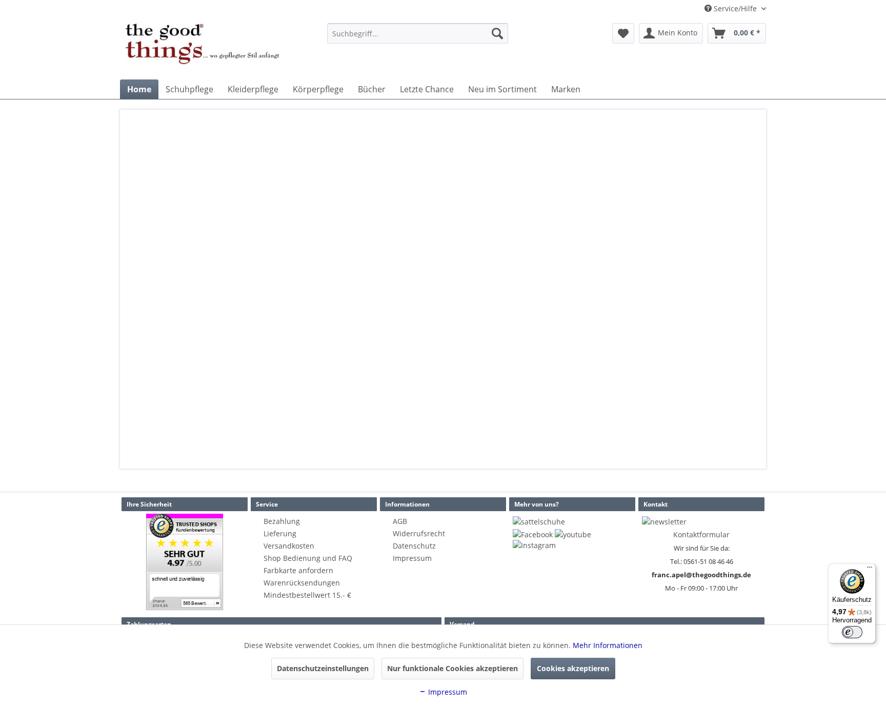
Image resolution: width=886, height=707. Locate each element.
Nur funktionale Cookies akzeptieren (452, 668)
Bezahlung (282, 521)
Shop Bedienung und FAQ (308, 558)
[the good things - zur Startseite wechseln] (202, 48)
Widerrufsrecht (419, 533)
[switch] (852, 632)
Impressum (412, 558)
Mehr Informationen (607, 645)
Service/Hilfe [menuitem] (735, 8)
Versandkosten (289, 546)
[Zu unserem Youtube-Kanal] (573, 534)
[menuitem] (417, 33)
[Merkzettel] (623, 33)
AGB (400, 521)
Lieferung (280, 533)
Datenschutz (414, 546)
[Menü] (869, 569)
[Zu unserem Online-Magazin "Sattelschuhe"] (539, 521)
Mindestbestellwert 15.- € (307, 595)
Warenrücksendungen (302, 583)
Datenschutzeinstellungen (323, 668)
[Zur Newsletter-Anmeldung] (664, 521)
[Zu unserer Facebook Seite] (533, 534)
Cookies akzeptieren (573, 668)
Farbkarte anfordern (298, 570)
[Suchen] (497, 33)
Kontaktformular (701, 534)
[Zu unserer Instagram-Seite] (534, 545)
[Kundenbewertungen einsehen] (184, 562)
